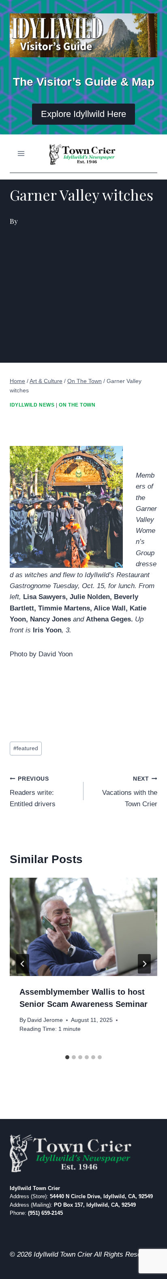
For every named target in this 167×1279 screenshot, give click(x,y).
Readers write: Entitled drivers (33, 792)
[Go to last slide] (22, 964)
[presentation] (83, 927)
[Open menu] (21, 153)
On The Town (77, 405)
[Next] (144, 964)
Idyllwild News (32, 405)
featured (25, 748)
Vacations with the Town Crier (129, 792)
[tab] (67, 1057)
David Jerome (45, 1020)
